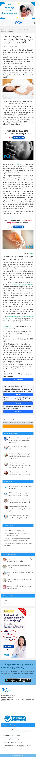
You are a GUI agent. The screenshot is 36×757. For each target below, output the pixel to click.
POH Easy (18, 394)
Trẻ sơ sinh (7, 604)
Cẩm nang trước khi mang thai (12, 735)
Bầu (5, 600)
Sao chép (16, 425)
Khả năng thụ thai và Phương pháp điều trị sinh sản (17, 746)
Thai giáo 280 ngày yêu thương (22, 284)
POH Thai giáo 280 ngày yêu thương (14, 530)
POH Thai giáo (7, 327)
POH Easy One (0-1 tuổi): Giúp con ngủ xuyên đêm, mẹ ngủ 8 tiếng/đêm (16, 534)
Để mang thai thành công (11, 739)
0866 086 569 (12, 695)
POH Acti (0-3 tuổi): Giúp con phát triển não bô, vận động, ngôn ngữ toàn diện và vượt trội (17, 539)
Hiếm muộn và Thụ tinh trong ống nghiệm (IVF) (17, 732)
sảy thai (16, 164)
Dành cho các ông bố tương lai (13, 742)
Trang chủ (3, 29)
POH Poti (18, 412)
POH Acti (18, 403)
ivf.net (31, 253)
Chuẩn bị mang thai (13, 29)
